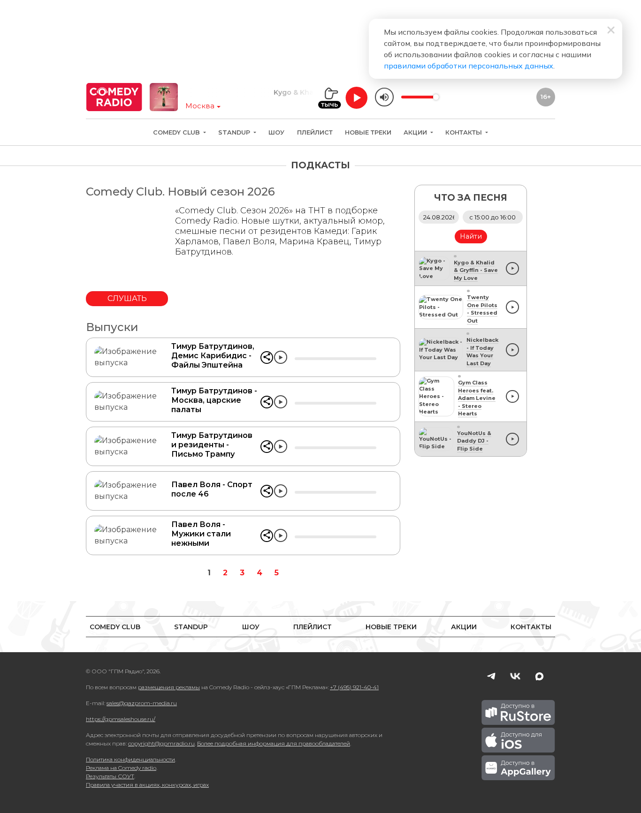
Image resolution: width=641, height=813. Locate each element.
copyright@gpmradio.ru (161, 743)
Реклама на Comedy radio (121, 767)
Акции (416, 132)
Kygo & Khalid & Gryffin (301, 92)
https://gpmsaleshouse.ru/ (120, 719)
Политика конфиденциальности (130, 759)
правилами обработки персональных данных (468, 65)
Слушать (127, 298)
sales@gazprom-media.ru (142, 703)
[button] (266, 357)
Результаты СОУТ (110, 776)
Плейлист (315, 132)
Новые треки (368, 132)
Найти (471, 236)
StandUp (235, 132)
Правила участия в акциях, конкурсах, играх (147, 784)
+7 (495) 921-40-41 (354, 687)
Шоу (276, 132)
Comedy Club (177, 132)
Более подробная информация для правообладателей (273, 743)
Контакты (464, 132)
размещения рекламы (169, 687)
